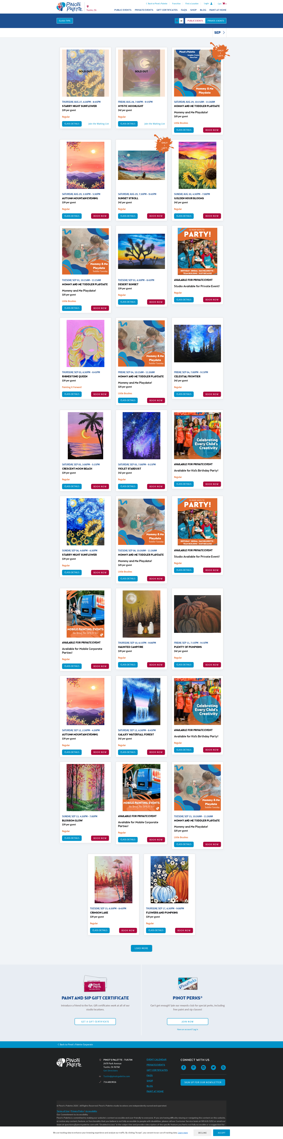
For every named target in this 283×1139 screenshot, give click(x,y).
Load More (141, 948)
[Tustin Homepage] (70, 6)
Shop (193, 10)
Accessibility (91, 1111)
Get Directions (110, 1070)
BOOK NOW (212, 130)
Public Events (122, 10)
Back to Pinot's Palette (157, 4)
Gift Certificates (167, 10)
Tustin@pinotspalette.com (116, 1076)
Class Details (71, 123)
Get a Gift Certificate (95, 1021)
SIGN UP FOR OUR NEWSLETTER (202, 1082)
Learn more (183, 1132)
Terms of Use (63, 1111)
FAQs (184, 10)
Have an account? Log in (187, 1029)
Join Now (188, 1021)
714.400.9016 (109, 1082)
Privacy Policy (77, 1111)
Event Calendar (157, 1059)
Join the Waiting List (98, 123)
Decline (202, 1132)
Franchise (176, 4)
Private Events (144, 10)
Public (195, 20)
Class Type (65, 20)
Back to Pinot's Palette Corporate (76, 1044)
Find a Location (192, 4)
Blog (203, 10)
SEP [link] (217, 33)
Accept (221, 1132)
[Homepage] (78, 1062)
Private (216, 20)
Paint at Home (217, 10)
